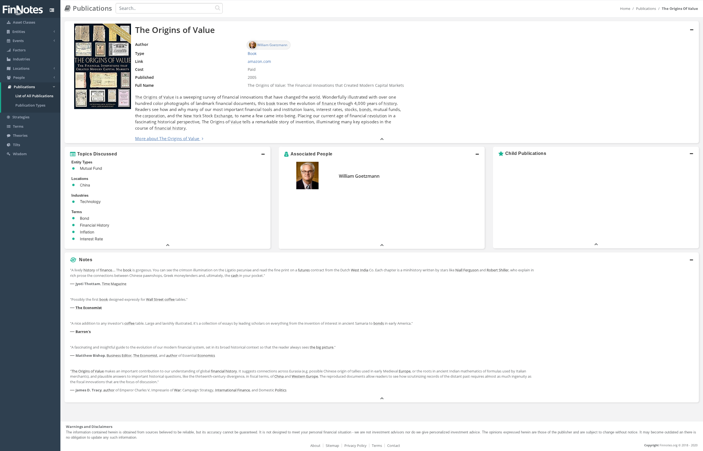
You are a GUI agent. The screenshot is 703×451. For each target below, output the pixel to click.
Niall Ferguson (467, 270)
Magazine (118, 283)
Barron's (83, 331)
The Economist (89, 307)
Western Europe (305, 376)
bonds (365, 109)
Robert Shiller (498, 270)
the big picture (321, 347)
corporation (154, 115)
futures (304, 270)
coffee (169, 299)
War (177, 390)
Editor (127, 355)
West (355, 270)
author (171, 355)
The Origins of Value (154, 97)
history (390, 103)
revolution (377, 115)
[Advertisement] (618, 303)
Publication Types (30, 105)
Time (106, 283)
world (314, 97)
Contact (393, 445)
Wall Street (155, 299)
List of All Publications (34, 95)
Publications (646, 8)
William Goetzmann (359, 176)
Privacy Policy (355, 445)
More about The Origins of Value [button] (167, 138)
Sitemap (332, 445)
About (315, 445)
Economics (206, 355)
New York (192, 115)
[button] (382, 82)
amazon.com (259, 61)
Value (236, 121)
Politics (280, 390)
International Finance (232, 390)
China (279, 376)
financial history (170, 128)
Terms (377, 445)
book (270, 103)
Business (114, 355)
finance (329, 103)
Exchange (223, 115)
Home (625, 8)
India (364, 270)
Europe (405, 371)
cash (234, 275)
